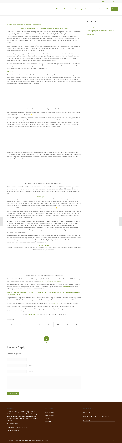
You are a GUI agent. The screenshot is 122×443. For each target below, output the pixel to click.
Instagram (48, 421)
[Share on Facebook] (11, 324)
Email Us (104, 1)
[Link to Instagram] (113, 1)
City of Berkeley (49, 412)
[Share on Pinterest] (30, 324)
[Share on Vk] (58, 324)
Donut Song (90, 27)
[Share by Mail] (76, 324)
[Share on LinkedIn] (39, 324)
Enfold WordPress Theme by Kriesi (40, 440)
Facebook (47, 418)
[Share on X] (21, 324)
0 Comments (21, 24)
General (29, 24)
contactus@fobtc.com (13, 430)
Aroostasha (90, 34)
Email (30, 365)
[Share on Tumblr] (48, 324)
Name (31, 359)
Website (31, 371)
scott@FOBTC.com (33, 314)
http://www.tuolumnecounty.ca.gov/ (50, 281)
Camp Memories (49, 415)
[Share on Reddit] (67, 324)
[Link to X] (111, 1)
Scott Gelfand (37, 24)
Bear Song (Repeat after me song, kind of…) (100, 31)
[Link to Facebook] (108, 1)
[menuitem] (52, 9)
